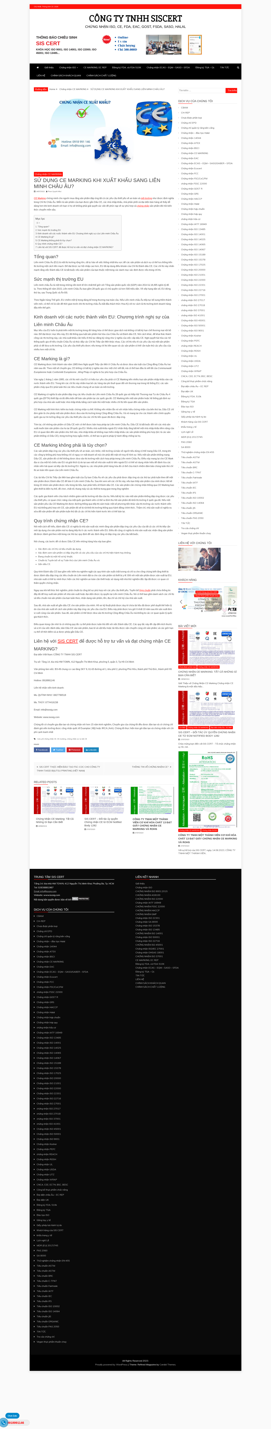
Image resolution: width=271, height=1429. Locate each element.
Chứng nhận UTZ (190, 366)
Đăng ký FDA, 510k (191, 396)
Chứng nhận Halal (190, 203)
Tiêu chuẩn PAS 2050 (192, 518)
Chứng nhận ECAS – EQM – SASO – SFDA (168, 67)
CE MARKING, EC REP (95, 67)
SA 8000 (185, 447)
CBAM (184, 107)
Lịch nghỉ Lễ (187, 431)
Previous (181, 601)
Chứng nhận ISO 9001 (192, 330)
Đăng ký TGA (188, 401)
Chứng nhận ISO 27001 (193, 295)
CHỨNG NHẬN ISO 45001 (149, 944)
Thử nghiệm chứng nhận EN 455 (197, 452)
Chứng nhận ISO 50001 (193, 325)
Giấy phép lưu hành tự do (193, 416)
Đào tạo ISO (187, 406)
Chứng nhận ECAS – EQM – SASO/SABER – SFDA (207, 163)
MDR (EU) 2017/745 (192, 437)
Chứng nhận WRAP (191, 371)
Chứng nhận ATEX (190, 143)
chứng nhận (143, 206)
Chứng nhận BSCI (190, 148)
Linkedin (92, 749)
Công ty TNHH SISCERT (135, 18)
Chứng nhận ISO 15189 (193, 254)
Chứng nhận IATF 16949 (194, 224)
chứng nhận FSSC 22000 (194, 183)
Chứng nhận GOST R (191, 188)
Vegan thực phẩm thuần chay (196, 533)
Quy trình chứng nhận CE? (50, 243)
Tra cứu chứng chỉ (190, 528)
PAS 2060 (186, 442)
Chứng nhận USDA (191, 361)
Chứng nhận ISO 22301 (193, 285)
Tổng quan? (43, 226)
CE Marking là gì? (46, 237)
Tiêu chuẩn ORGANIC (192, 513)
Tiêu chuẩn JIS (188, 508)
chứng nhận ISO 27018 (193, 305)
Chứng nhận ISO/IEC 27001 (150, 948)
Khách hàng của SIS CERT (194, 421)
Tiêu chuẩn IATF (189, 482)
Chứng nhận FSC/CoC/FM (194, 178)
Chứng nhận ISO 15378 (193, 259)
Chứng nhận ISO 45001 (193, 320)
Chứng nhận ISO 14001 (193, 234)
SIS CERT (68, 641)
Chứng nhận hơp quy (191, 214)
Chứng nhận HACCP (191, 198)
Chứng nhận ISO (67, 67)
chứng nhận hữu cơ (190, 219)
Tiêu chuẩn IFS (188, 492)
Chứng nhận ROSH (190, 350)
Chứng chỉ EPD (188, 122)
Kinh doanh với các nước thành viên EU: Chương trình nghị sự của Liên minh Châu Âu (78, 233)
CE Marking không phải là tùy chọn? (55, 240)
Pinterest (75, 749)
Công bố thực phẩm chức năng (196, 381)
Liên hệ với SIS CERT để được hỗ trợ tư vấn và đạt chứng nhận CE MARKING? (75, 247)
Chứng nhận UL (189, 355)
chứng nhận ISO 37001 (193, 310)
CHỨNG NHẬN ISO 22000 (149, 898)
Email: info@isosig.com (45, 891)
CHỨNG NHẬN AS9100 (148, 895)
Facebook (42, 749)
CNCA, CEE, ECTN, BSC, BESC (197, 376)
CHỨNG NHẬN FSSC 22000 (150, 906)
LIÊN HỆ (41, 75)
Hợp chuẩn (145, 590)
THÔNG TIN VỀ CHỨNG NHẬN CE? (150, 766)
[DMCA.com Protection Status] (80, 899)
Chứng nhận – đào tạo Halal (195, 132)
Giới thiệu (49, 67)
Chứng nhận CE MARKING (48, 174)
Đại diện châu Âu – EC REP (194, 386)
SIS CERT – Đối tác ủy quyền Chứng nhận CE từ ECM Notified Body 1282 (103, 822)
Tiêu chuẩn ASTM (190, 457)
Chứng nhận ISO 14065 (193, 244)
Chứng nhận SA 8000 (147, 921)
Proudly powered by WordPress (111, 1364)
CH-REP (185, 112)
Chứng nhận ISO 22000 (193, 279)
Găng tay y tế (188, 411)
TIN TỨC (224, 67)
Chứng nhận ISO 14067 (193, 249)
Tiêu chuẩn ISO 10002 (192, 497)
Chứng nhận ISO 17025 (193, 264)
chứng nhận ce (73, 739)
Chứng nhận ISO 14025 (193, 239)
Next (234, 601)
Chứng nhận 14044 (191, 138)
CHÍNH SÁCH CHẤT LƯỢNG (101, 75)
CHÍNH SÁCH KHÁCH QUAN (66, 75)
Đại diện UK (187, 391)
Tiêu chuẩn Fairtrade (191, 477)
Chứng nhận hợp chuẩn (193, 209)
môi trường (146, 198)
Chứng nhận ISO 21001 (193, 274)
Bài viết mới (187, 626)
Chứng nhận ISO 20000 (193, 269)
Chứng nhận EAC (190, 158)
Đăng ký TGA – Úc (204, 67)
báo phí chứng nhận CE (47, 739)
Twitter (59, 749)
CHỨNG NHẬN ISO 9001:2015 (152, 891)
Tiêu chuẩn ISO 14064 (192, 502)
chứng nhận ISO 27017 (193, 300)
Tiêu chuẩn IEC (188, 487)
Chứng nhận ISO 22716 (193, 290)
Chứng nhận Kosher (191, 335)
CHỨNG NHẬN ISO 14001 (149, 933)
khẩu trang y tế (188, 426)
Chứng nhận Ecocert (191, 168)
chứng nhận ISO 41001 (193, 315)
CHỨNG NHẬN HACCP (148, 910)
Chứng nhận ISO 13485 (193, 229)
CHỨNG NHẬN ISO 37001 (149, 956)
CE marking (61, 739)
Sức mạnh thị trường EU (49, 230)
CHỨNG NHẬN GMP (146, 914)
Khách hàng (187, 579)
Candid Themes (168, 1364)
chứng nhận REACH (191, 345)
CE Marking (40, 198)
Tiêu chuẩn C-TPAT (191, 472)
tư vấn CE (83, 739)
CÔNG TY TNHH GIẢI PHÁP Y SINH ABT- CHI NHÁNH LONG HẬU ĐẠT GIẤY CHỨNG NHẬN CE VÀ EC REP (206, 601)
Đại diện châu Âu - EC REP (221, 727)
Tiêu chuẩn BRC (189, 467)
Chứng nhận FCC (189, 173)
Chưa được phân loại (191, 117)
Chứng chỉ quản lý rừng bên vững (197, 127)
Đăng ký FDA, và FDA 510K (126, 67)
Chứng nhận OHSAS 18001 (150, 952)
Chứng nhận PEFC (190, 340)
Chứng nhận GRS (190, 193)
